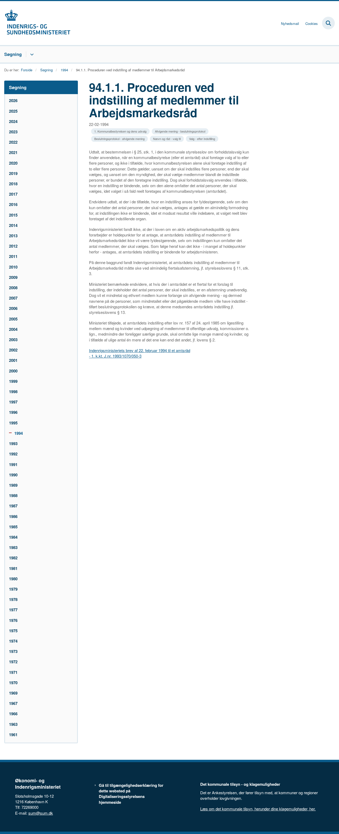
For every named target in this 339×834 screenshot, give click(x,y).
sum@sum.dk (40, 813)
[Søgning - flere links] (31, 54)
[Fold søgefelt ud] (328, 23)
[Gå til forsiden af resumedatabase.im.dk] (35, 23)
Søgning (13, 54)
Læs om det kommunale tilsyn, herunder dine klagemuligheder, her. (258, 808)
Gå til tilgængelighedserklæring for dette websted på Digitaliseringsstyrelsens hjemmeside (131, 794)
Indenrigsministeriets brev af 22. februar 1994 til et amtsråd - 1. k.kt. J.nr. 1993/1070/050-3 (139, 353)
